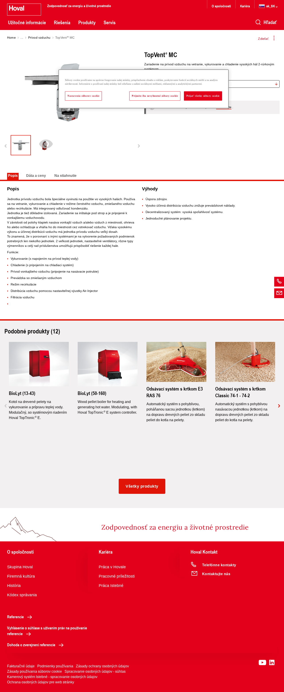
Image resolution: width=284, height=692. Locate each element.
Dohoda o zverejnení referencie (31, 645)
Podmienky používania (55, 666)
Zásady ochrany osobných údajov (102, 666)
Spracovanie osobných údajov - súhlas (95, 671)
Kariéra (245, 5)
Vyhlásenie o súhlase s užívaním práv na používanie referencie (47, 630)
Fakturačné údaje (21, 666)
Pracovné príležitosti (117, 576)
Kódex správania (22, 595)
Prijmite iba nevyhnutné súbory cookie (155, 95)
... (21, 37)
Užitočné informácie (27, 22)
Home (11, 37)
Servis (110, 22)
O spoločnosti (221, 5)
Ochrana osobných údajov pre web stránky (40, 682)
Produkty (87, 22)
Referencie (15, 617)
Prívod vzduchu (39, 37)
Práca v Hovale (112, 567)
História (14, 585)
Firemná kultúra (21, 576)
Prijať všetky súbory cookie (203, 95)
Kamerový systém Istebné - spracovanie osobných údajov (52, 677)
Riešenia (62, 22)
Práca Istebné (111, 585)
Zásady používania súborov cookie (34, 671)
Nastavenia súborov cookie (83, 95)
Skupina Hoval (20, 567)
